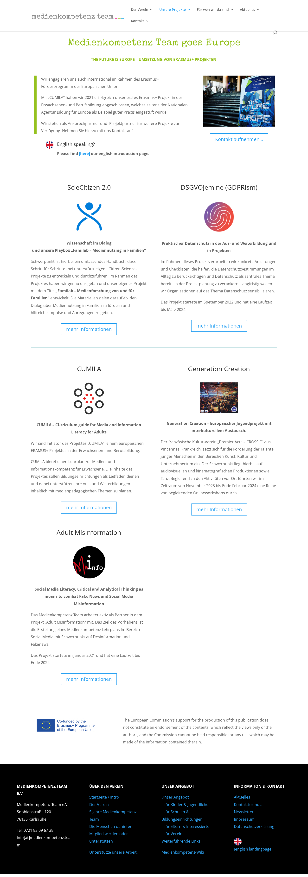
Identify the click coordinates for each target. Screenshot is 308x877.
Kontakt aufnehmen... (239, 139)
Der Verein (139, 10)
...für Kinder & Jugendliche (184, 804)
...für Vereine (173, 833)
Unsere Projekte (172, 10)
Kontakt (137, 21)
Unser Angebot (175, 797)
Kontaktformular (249, 804)
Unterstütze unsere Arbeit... (114, 852)
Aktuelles (247, 10)
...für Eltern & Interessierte (185, 826)
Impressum (244, 819)
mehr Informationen (89, 329)
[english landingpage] (253, 849)
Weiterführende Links (180, 841)
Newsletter (244, 811)
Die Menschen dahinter (110, 826)
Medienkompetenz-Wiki (182, 852)
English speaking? (76, 144)
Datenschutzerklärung (254, 826)
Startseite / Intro (104, 797)
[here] (84, 153)
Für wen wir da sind (213, 10)
